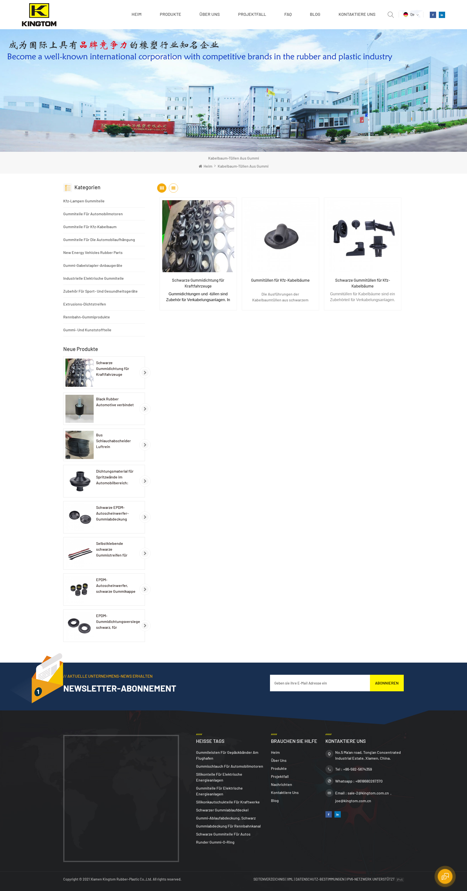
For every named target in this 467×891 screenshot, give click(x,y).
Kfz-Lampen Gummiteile (84, 200)
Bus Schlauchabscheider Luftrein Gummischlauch (113, 441)
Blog (315, 14)
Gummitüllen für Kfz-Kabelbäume (280, 280)
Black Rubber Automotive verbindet (115, 401)
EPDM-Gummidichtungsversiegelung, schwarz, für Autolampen (118, 621)
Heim (137, 14)
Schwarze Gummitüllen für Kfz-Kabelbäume (362, 283)
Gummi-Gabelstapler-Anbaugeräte (92, 265)
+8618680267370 (369, 781)
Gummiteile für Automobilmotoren (93, 213)
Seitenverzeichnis (269, 879)
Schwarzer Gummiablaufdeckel (222, 810)
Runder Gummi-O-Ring (215, 842)
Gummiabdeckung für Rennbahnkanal (228, 826)
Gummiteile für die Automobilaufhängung (99, 239)
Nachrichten (281, 784)
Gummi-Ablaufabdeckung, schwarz (226, 818)
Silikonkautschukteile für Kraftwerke (228, 802)
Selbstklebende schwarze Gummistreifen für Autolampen (111, 549)
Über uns (209, 14)
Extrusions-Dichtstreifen (84, 304)
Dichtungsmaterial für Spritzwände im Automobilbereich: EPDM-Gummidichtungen (115, 477)
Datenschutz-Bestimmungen (320, 879)
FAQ (288, 14)
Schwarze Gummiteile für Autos (223, 834)
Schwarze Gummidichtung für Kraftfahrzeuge (112, 368)
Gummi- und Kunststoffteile (87, 329)
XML (290, 879)
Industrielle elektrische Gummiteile (93, 278)
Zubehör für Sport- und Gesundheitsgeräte (100, 291)
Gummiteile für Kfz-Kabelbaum (90, 226)
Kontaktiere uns (357, 14)
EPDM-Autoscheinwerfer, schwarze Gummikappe (115, 585)
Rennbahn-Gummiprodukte (86, 317)
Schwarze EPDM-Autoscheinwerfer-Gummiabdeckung (112, 513)
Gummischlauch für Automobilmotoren (229, 766)
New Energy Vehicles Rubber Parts (93, 252)
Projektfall (252, 14)
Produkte (170, 14)
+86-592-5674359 (357, 769)
